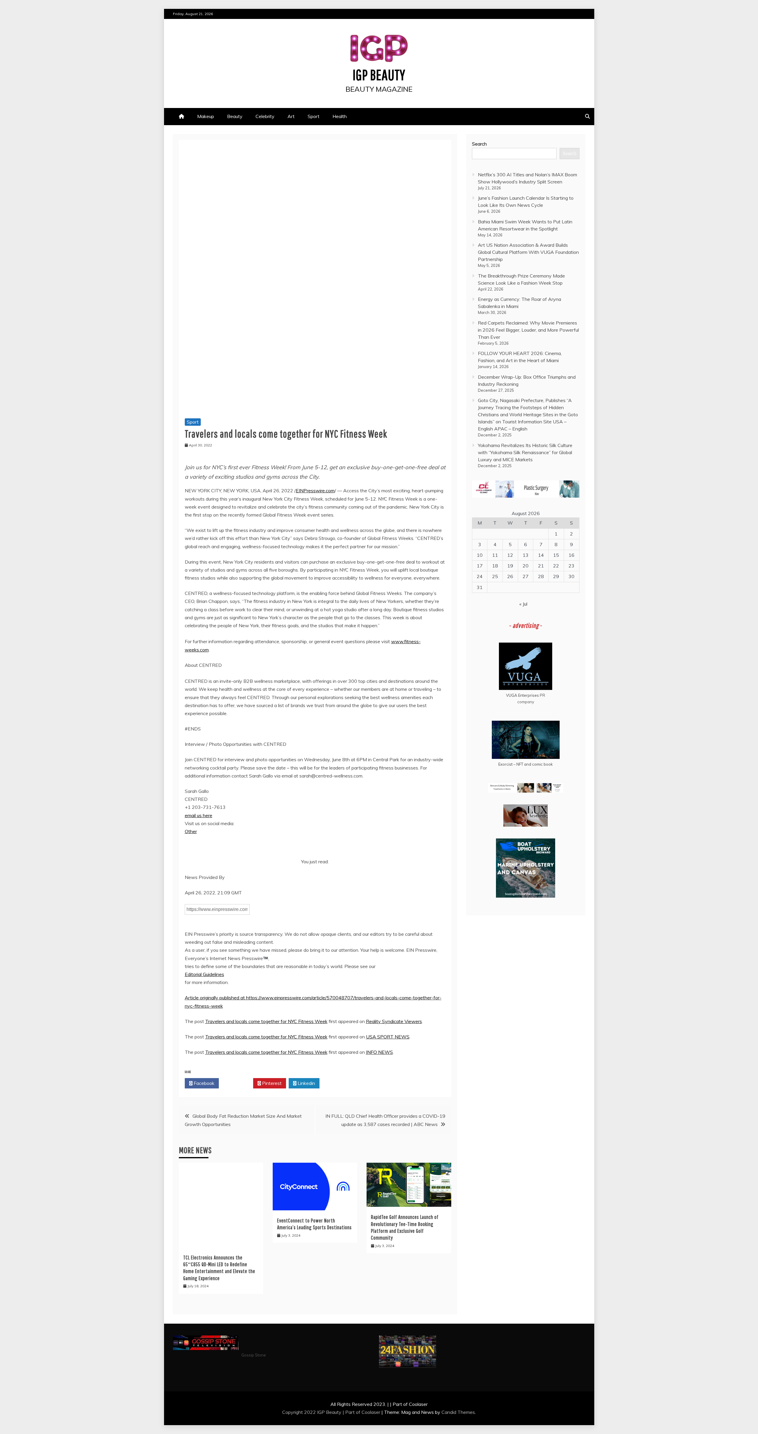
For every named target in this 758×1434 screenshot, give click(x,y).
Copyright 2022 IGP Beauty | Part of (322, 1412)
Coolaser (371, 1412)
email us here (198, 815)
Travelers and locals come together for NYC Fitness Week (266, 1021)
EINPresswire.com (315, 490)
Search (479, 144)
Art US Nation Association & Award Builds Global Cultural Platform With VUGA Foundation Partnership (528, 252)
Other (191, 831)
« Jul (523, 604)
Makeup (205, 116)
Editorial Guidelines (204, 974)
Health (340, 116)
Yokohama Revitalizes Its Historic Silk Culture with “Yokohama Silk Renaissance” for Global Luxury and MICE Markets (525, 452)
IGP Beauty (379, 74)
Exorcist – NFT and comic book (525, 764)
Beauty (235, 116)
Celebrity (265, 116)
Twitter (237, 1083)
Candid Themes (458, 1412)
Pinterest (271, 1083)
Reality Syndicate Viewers (394, 1021)
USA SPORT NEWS (387, 1037)
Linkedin (305, 1083)
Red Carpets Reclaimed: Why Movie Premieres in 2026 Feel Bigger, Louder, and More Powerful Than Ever (528, 330)
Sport (313, 116)
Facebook (203, 1083)
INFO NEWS (379, 1052)
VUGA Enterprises (522, 695)
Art (291, 116)
